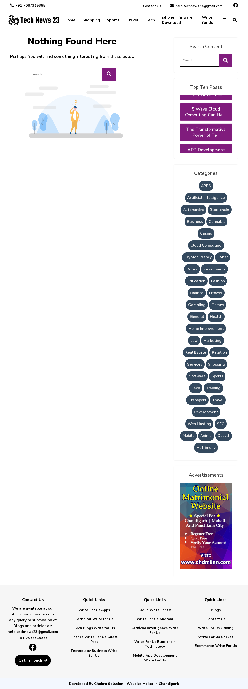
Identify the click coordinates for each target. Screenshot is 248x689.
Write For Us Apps (94, 609)
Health (216, 316)
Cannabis (217, 221)
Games (217, 304)
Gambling (197, 304)
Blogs (216, 609)
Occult (223, 435)
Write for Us (207, 20)
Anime (206, 435)
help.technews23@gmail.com (199, 5)
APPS (206, 185)
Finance (196, 293)
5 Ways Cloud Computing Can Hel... (206, 105)
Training (213, 388)
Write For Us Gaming (215, 627)
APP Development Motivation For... (206, 145)
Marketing (212, 340)
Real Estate (195, 352)
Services (194, 364)
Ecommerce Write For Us (216, 645)
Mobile (188, 435)
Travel (132, 20)
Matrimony (206, 447)
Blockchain (219, 209)
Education (196, 281)
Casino (206, 233)
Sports (113, 20)
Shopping (91, 20)
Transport (197, 400)
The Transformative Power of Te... (206, 125)
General (197, 316)
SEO (221, 424)
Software (197, 376)
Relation (219, 352)
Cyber (222, 257)
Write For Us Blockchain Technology (155, 644)
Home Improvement (206, 328)
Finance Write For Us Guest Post (94, 639)
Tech (150, 20)
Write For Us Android (155, 618)
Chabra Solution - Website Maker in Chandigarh (136, 683)
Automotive (193, 209)
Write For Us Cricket (215, 636)
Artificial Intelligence (206, 197)
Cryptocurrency (198, 257)
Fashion (218, 281)
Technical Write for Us (94, 618)
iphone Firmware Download (177, 20)
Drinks (192, 269)
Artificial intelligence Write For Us (155, 630)
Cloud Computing (206, 245)
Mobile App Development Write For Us (155, 658)
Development (206, 412)
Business (195, 221)
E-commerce (214, 269)
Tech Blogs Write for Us (94, 627)
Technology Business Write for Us (94, 653)
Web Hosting (199, 424)
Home (70, 20)
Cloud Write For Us (155, 609)
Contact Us (152, 5)
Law (194, 340)
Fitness (215, 293)
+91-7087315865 (30, 5)
